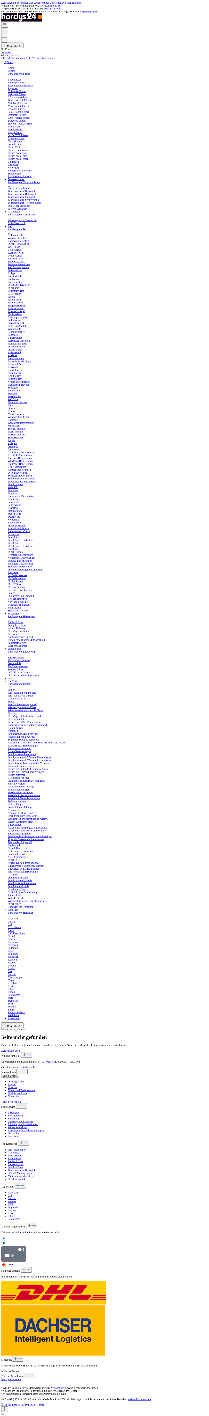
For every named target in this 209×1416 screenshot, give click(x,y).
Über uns (12, 1087)
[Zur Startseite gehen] (21, 20)
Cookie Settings (10, 1076)
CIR (10, 1195)
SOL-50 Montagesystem (20, 1173)
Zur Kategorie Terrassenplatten (24, 182)
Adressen (37, 58)
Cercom (12, 1198)
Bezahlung (13, 1112)
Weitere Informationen (139, 1399)
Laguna (12, 1210)
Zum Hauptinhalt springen (15, 2)
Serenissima (14, 1219)
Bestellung (13, 1118)
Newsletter (13, 1096)
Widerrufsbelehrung (18, 1127)
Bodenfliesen (14, 1158)
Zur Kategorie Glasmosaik (21, 214)
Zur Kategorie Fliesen (19, 73)
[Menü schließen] (9, 77)
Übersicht (6, 58)
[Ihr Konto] (4, 40)
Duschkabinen (15, 1167)
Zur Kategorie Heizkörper (21, 616)
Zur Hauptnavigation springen (65, 2)
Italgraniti (13, 1207)
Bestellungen (48, 58)
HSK (10, 1204)
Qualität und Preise (17, 1093)
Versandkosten (15, 1115)
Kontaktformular (27, 1067)
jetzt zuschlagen (51, 8)
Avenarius (13, 1192)
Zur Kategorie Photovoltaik (22, 651)
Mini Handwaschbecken (20, 1176)
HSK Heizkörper (16, 1149)
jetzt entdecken (53, 5)
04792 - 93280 (45, 1061)
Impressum (13, 1136)
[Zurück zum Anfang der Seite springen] (4, 1409)
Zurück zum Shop (10, 1050)
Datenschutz (14, 1133)
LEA (10, 1213)
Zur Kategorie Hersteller (20, 912)
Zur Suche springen (39, 2)
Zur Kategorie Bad (17, 229)
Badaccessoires (16, 1164)
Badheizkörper (15, 1161)
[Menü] (4, 25)
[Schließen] (2, 1414)
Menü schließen (14, 46)
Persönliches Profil (22, 58)
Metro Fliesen (15, 1155)
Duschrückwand (16, 1179)
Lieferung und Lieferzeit (20, 1121)
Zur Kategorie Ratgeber (20, 683)
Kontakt (12, 1084)
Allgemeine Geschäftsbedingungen (26, 1130)
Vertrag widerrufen (11, 1101)
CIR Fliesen (14, 1152)
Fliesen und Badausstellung (22, 1090)
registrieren (12, 55)
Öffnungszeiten (16, 1081)
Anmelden (6, 52)
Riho (10, 1216)
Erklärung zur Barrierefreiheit (23, 1124)
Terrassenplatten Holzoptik (21, 1170)
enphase (12, 1201)
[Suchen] (4, 35)
